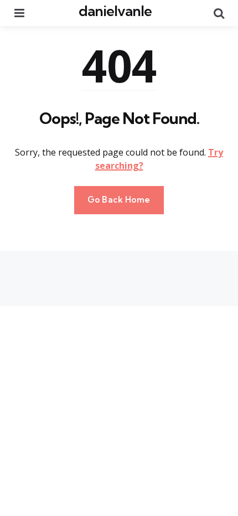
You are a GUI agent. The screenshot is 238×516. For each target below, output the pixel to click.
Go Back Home (119, 199)
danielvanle (115, 10)
